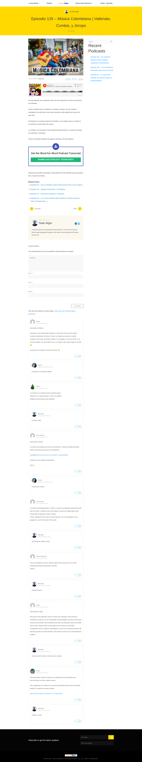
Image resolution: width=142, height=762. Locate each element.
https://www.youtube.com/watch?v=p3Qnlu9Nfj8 (52, 455)
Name (31, 273)
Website (30, 291)
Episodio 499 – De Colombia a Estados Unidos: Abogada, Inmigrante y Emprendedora (101, 60)
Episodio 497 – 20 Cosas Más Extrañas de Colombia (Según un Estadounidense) (101, 78)
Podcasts (41, 78)
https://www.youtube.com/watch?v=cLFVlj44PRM (46, 693)
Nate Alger (75, 11)
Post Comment (77, 306)
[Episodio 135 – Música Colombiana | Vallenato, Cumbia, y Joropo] (55, 57)
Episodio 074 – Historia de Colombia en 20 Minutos (47, 194)
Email (31, 282)
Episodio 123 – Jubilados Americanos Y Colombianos (47, 189)
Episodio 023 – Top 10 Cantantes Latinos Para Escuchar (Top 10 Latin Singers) (56, 185)
